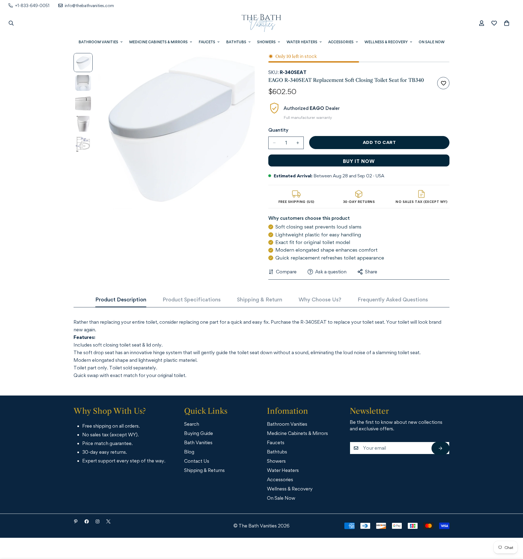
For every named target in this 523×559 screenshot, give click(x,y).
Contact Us (196, 461)
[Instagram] (97, 521)
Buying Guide (198, 433)
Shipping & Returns (204, 470)
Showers (266, 42)
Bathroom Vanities (98, 42)
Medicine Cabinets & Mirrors (158, 42)
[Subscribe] (440, 448)
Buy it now (359, 161)
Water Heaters (302, 42)
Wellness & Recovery (386, 42)
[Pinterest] (76, 521)
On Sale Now (432, 42)
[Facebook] (86, 521)
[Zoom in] (243, 64)
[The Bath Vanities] (261, 23)
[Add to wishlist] (443, 83)
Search (191, 424)
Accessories (341, 42)
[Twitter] (108, 521)
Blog (189, 452)
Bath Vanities (198, 442)
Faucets (207, 42)
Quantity (278, 130)
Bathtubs (236, 42)
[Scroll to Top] (511, 529)
